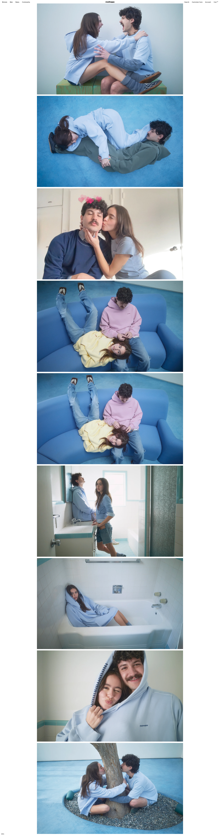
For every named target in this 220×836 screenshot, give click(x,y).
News (17, 2)
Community (26, 2)
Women (4, 2)
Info (2, 834)
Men (11, 2)
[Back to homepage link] (110, 2)
